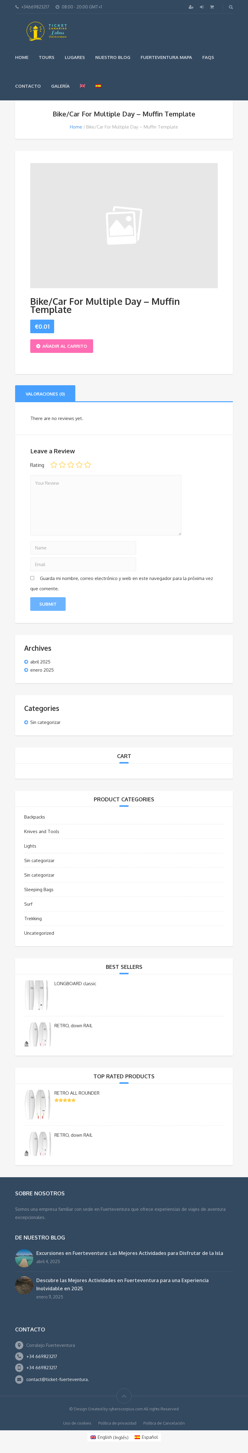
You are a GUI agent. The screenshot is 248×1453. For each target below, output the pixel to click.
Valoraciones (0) (45, 393)
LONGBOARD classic (75, 983)
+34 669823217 (41, 1356)
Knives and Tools (41, 831)
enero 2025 (42, 670)
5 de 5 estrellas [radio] (87, 464)
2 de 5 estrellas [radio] (62, 464)
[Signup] (191, 6)
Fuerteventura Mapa (166, 57)
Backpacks (34, 817)
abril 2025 (40, 662)
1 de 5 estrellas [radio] (53, 464)
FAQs (208, 57)
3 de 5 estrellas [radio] (70, 464)
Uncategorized (39, 933)
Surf (28, 904)
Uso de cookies (77, 1423)
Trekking (33, 918)
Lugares (75, 57)
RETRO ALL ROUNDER (77, 1093)
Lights (30, 846)
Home (21, 57)
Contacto (28, 86)
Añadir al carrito (64, 346)
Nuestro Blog (112, 57)
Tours (46, 57)
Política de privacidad (117, 1423)
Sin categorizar (45, 722)
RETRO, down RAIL (73, 1025)
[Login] (202, 6)
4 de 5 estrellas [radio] (79, 464)
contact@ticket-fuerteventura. (57, 1379)
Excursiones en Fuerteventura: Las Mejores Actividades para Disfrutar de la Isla (129, 1253)
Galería (60, 86)
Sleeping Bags (39, 889)
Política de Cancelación (164, 1423)
